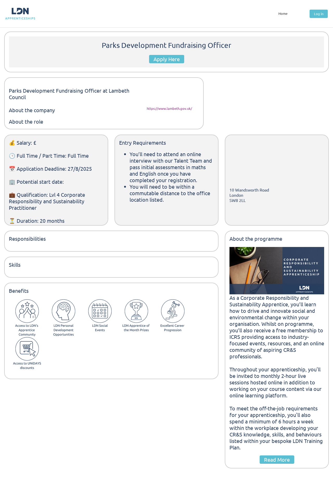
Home (282, 13)
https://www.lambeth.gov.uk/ (169, 108)
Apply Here (166, 59)
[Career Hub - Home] (20, 14)
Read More (277, 459)
